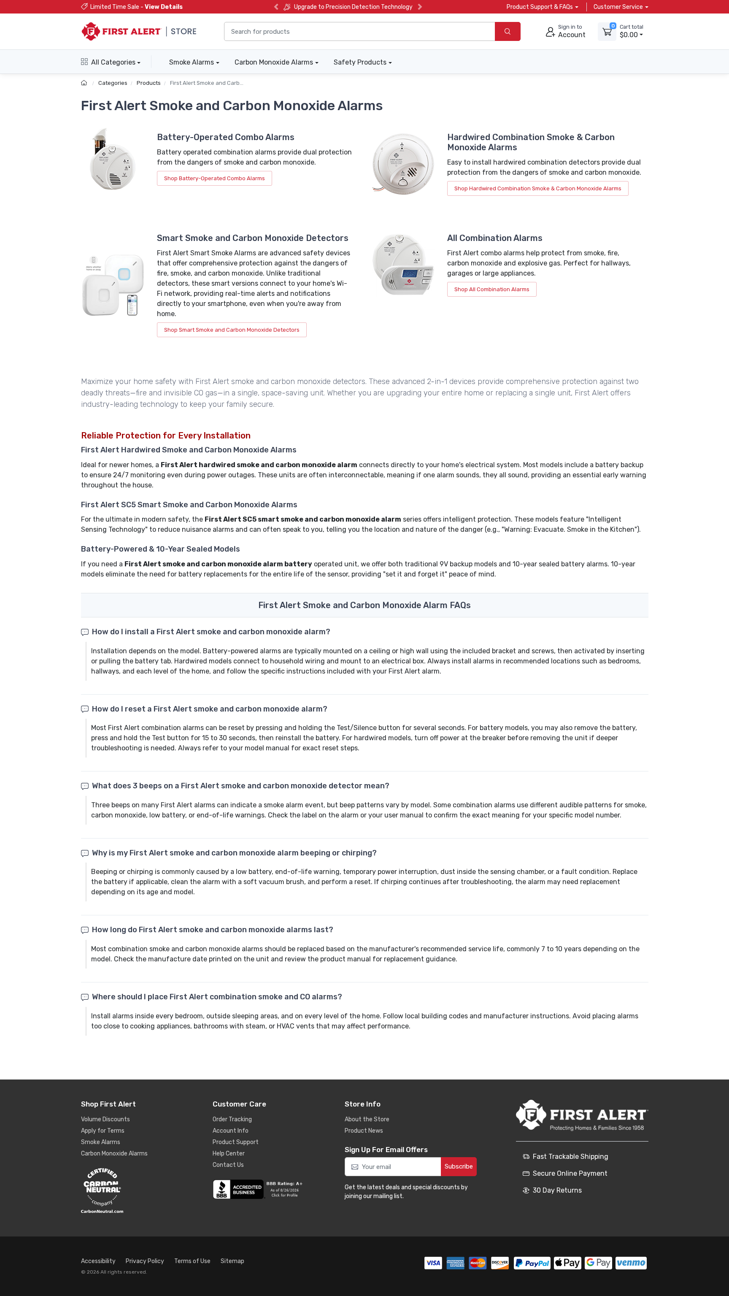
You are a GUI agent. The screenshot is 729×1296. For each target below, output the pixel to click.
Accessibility (98, 1261)
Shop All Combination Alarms (491, 289)
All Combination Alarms (495, 238)
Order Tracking (232, 1119)
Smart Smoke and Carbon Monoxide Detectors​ (252, 238)
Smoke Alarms (191, 62)
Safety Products (360, 62)
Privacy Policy (145, 1261)
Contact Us (228, 1165)
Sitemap (232, 1261)
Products (149, 83)
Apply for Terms (102, 1130)
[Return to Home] (85, 83)
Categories (112, 83)
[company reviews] (259, 1189)
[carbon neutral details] (127, 1190)
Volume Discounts (105, 1119)
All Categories (113, 62)
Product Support (236, 1142)
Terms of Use (192, 1261)
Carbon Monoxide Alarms (274, 62)
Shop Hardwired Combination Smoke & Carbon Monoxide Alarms (537, 188)
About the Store (367, 1119)
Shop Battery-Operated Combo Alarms (214, 178)
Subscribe (459, 1166)
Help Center (229, 1153)
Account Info (230, 1130)
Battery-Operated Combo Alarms (225, 137)
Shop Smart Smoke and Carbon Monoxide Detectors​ (232, 330)
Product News (364, 1130)
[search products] (508, 31)
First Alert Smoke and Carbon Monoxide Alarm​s (231, 83)
